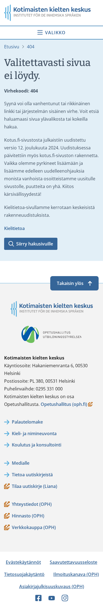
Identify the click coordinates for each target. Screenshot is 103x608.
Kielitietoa (14, 228)
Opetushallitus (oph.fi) (64, 404)
